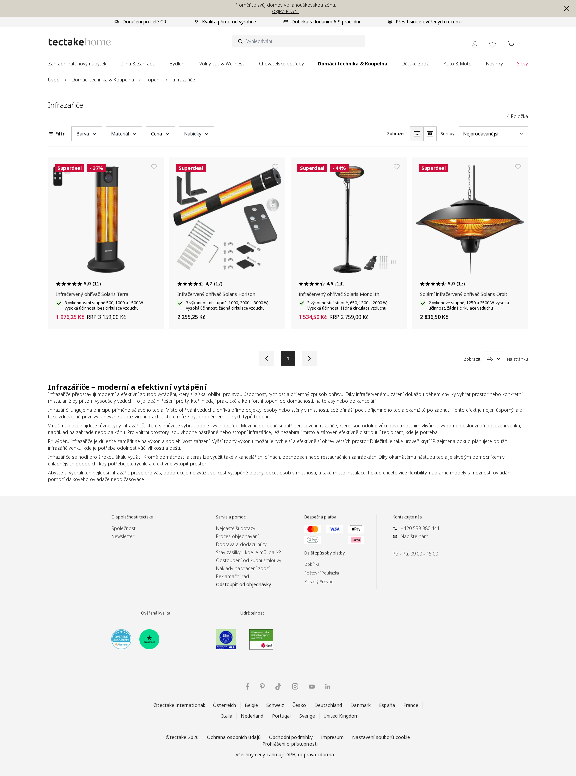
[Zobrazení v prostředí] (430, 133)
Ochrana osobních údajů (234, 737)
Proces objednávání (237, 536)
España (387, 705)
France (410, 705)
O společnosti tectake (132, 517)
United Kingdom (341, 716)
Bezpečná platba (320, 517)
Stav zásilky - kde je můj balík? (248, 552)
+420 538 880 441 (420, 528)
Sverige (307, 716)
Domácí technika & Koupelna (103, 79)
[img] (247, 686)
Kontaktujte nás (407, 517)
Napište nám (414, 536)
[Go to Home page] (79, 41)
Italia (227, 716)
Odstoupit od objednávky (243, 584)
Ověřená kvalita (155, 613)
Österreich (224, 705)
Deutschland (328, 705)
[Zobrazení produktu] (416, 133)
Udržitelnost (252, 613)
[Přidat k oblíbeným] (154, 166)
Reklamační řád (232, 576)
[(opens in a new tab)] (121, 639)
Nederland (252, 716)
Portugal (281, 716)
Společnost (123, 528)
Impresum (332, 737)
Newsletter (122, 536)
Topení (153, 79)
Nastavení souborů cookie (381, 737)
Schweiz (275, 705)
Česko (299, 705)
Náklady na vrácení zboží (243, 568)
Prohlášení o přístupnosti (290, 744)
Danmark (360, 705)
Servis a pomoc (231, 517)
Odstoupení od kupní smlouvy (248, 560)
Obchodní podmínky (291, 737)
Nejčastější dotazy (235, 528)
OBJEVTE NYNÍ (285, 11)
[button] (566, 8)
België (251, 705)
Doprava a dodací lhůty (241, 544)
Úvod (54, 79)
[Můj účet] (474, 44)
